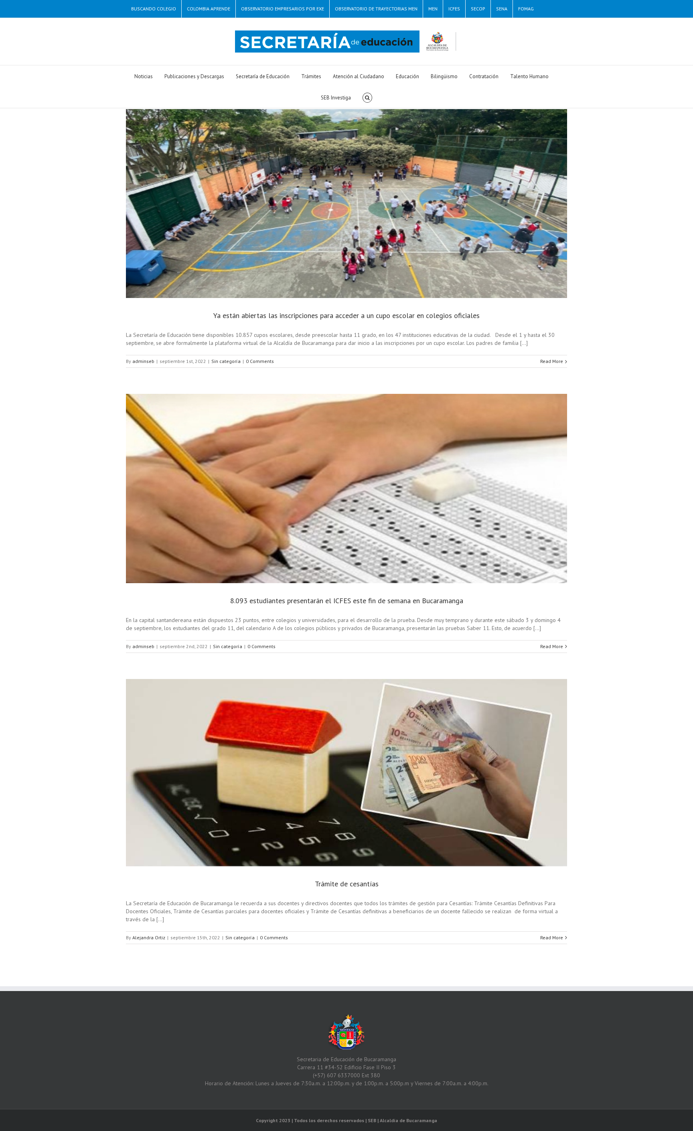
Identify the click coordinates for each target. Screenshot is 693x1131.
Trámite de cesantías (347, 883)
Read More (551, 361)
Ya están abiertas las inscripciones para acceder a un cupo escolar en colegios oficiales (346, 315)
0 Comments (260, 361)
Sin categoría (226, 361)
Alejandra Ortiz (148, 937)
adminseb (143, 361)
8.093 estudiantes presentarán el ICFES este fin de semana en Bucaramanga (346, 600)
